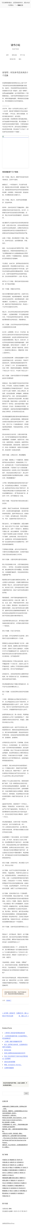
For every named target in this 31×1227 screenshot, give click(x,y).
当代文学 (21, 1180)
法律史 (16, 1190)
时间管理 (14, 1193)
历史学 (19, 1159)
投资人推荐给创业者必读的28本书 (14, 1053)
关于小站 (22, 55)
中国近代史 (6, 1188)
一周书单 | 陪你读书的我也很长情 (14, 1033)
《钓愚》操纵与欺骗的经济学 (13, 1041)
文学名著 (20, 1162)
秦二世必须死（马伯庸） (9, 1122)
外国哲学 (22, 1170)
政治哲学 (11, 1185)
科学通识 (10, 1183)
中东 (4, 1183)
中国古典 (5, 1162)
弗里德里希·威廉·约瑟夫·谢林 (11, 1177)
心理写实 (10, 1172)
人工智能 (20, 1165)
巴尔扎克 (22, 1188)
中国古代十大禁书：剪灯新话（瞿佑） (12, 1133)
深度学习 (5, 1175)
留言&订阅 (12, 59)
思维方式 (5, 1165)
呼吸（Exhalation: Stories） (13, 1065)
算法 (11, 1175)
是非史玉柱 (7, 1050)
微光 (20, 59)
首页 (7, 55)
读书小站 (15, 44)
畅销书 (22, 1177)
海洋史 (22, 1172)
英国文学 (14, 1180)
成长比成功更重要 (9, 1062)
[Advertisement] (15, 24)
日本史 (25, 1167)
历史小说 (5, 1167)
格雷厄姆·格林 (14, 1170)
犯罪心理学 (6, 1180)
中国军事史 (18, 1167)
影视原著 (5, 1190)
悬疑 (11, 1167)
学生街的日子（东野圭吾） (9, 1115)
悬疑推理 (13, 1159)
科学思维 (21, 1193)
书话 (11, 1190)
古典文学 (13, 1162)
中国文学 (12, 1165)
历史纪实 (17, 1183)
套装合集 (14, 55)
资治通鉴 (5, 1170)
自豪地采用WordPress (8, 1223)
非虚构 (24, 1183)
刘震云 (5, 1185)
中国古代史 (6, 1196)
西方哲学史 (6, 1193)
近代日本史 (14, 1188)
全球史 (16, 1172)
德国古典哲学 (19, 1185)
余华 (4, 1172)
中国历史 (5, 1159)
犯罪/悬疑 (23, 1190)
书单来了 (8, 1000)
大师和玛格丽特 (9, 1068)
